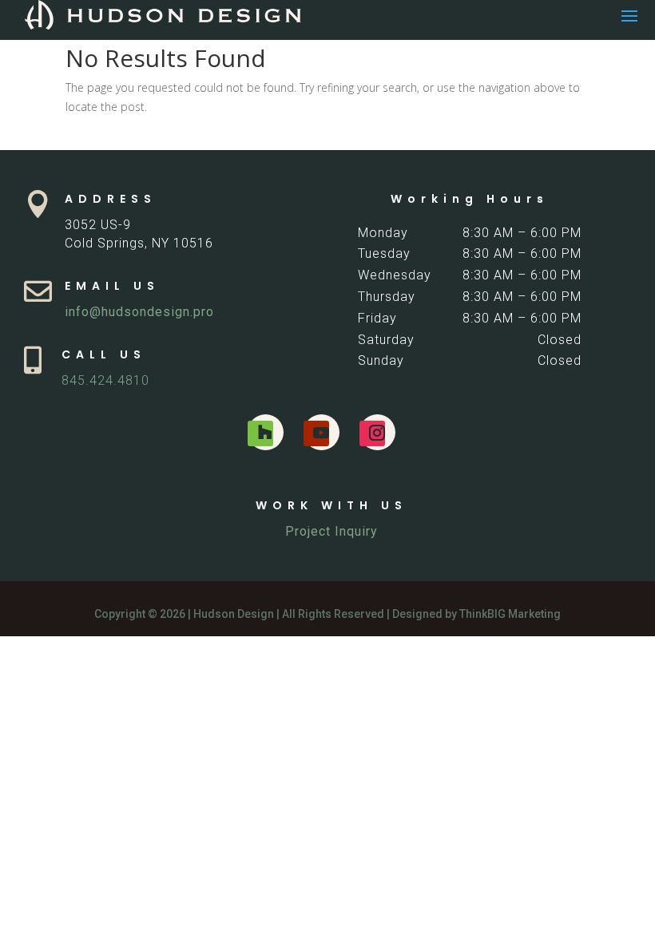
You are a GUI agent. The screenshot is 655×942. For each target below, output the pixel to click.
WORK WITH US (331, 505)
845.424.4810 (105, 380)
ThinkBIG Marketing (510, 614)
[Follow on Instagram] (372, 433)
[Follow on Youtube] (316, 433)
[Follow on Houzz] (260, 433)
